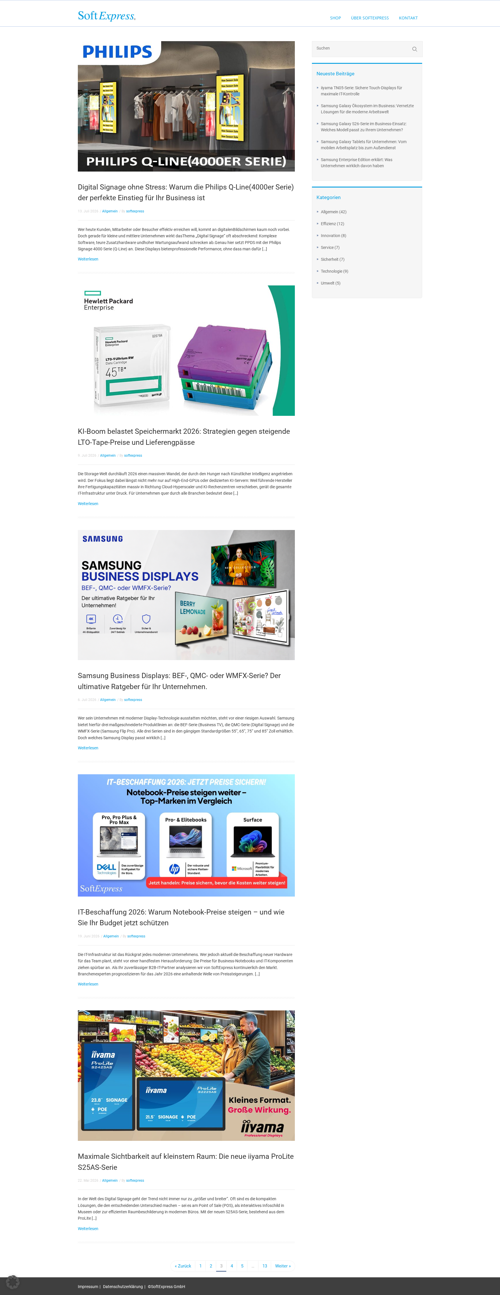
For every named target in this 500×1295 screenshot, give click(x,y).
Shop (335, 18)
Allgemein (110, 211)
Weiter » (283, 1266)
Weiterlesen (88, 259)
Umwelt (327, 283)
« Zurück (183, 1266)
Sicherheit (330, 259)
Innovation (330, 235)
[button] (12, 1282)
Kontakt (408, 18)
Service (327, 247)
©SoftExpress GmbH (166, 1286)
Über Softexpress (370, 18)
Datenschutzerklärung (123, 1286)
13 (264, 1266)
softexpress (135, 211)
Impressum (88, 1286)
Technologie (331, 271)
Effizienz (328, 223)
